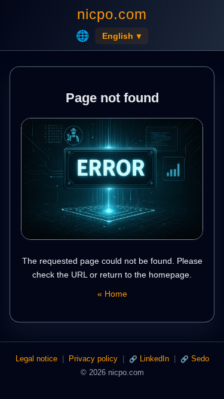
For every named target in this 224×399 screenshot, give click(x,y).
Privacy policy (93, 358)
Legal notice (36, 358)
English (121, 36)
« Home (112, 294)
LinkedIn (154, 358)
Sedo (200, 358)
